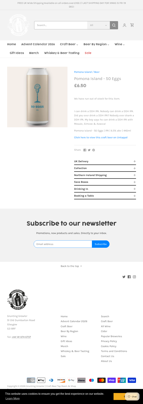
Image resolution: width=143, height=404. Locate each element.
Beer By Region (69, 331)
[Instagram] (134, 276)
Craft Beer (66, 326)
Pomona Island (83, 72)
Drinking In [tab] (81, 188)
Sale (63, 356)
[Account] (124, 25)
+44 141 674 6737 (21, 337)
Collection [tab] (80, 168)
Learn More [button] (13, 398)
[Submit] (114, 25)
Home (64, 316)
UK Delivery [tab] (81, 161)
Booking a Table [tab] (84, 195)
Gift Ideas (66, 341)
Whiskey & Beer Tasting (75, 351)
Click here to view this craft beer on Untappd (100, 137)
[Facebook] (129, 276)
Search (105, 316)
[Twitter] (123, 276)
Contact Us (107, 356)
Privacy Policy (109, 341)
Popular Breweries (111, 336)
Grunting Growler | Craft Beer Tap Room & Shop (51, 386)
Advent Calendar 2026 (74, 321)
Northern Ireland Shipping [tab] (90, 175)
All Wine (106, 326)
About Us (106, 361)
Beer (96, 72)
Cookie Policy (108, 346)
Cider (104, 331)
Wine (64, 336)
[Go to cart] (132, 25)
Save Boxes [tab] (81, 181)
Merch (64, 346)
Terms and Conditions (114, 351)
